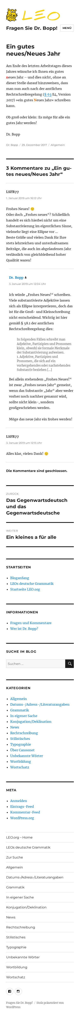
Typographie (20, 744)
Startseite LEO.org (25, 589)
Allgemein (58, 145)
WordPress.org (22, 818)
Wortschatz (19, 767)
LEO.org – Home (19, 837)
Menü (67, 28)
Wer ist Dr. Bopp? (24, 629)
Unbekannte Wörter (26, 756)
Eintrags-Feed (22, 807)
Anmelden (18, 801)
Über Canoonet (22, 750)
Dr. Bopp (12, 145)
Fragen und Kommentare (30, 623)
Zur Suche (14, 857)
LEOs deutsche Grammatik (32, 584)
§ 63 (47, 94)
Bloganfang (19, 578)
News (14, 727)
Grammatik (19, 710)
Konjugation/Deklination (30, 722)
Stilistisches (20, 739)
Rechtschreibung (24, 733)
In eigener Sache (23, 716)
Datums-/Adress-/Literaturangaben (40, 704)
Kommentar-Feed (25, 812)
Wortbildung (20, 761)
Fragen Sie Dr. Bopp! (31, 28)
